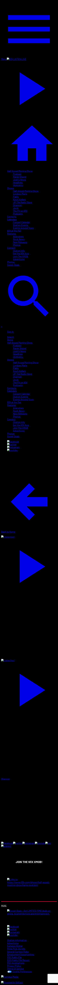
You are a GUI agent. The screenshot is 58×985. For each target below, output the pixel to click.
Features (11, 233)
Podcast (17, 173)
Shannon (17, 205)
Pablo (16, 196)
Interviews (18, 236)
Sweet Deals (13, 264)
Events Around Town (23, 227)
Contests (11, 216)
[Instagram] (13, 447)
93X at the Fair (14, 230)
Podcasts (18, 213)
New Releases (20, 242)
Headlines (18, 182)
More (4, 905)
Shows (10, 188)
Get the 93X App (21, 253)
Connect (11, 247)
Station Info (19, 250)
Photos (17, 244)
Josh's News (19, 179)
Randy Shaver (19, 176)
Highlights (18, 185)
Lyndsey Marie (20, 193)
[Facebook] (13, 441)
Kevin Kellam (19, 199)
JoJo (15, 208)
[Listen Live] (29, 565)
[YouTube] (12, 450)
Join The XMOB (20, 256)
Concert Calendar (21, 222)
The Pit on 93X (20, 210)
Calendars (12, 219)
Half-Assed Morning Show (20, 171)
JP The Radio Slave (22, 202)
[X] (12, 444)
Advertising (19, 259)
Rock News (19, 239)
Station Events (20, 225)
